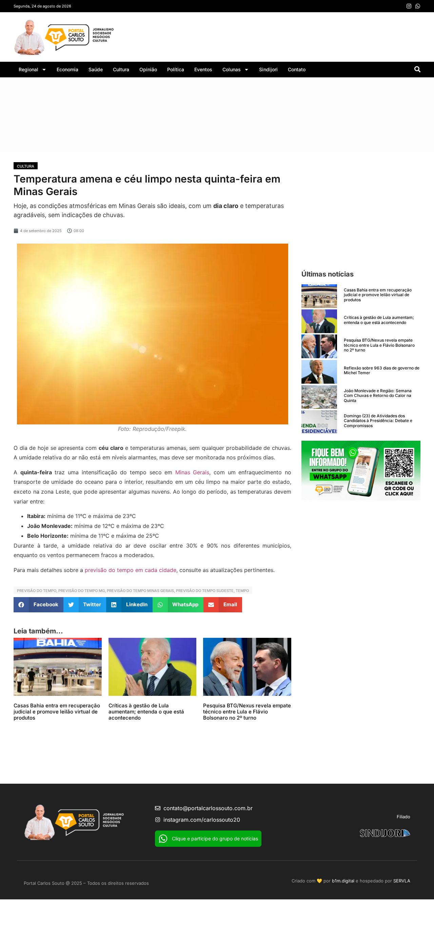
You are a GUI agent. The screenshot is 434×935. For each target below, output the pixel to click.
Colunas (231, 69)
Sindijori (268, 69)
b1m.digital (343, 880)
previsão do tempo (36, 590)
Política (175, 69)
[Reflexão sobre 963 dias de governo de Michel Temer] (319, 372)
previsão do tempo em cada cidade (130, 570)
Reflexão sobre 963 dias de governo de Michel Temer (381, 370)
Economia (67, 69)
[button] (38, 604)
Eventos (203, 69)
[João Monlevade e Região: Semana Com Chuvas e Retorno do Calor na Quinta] (319, 397)
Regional (28, 69)
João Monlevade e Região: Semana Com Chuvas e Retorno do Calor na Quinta (378, 395)
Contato (296, 69)
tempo (242, 590)
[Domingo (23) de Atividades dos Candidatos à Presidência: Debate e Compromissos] (319, 422)
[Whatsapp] (417, 6)
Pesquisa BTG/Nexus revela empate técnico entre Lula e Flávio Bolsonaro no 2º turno (247, 711)
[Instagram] (409, 6)
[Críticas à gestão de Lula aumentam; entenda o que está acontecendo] (319, 321)
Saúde (95, 69)
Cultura (121, 69)
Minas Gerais (192, 472)
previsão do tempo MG (81, 590)
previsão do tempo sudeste (205, 590)
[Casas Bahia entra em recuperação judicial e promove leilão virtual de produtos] (319, 296)
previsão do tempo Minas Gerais (140, 590)
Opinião (148, 69)
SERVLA (401, 880)
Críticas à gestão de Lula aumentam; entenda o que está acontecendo (146, 711)
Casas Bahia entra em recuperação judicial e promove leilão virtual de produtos (57, 711)
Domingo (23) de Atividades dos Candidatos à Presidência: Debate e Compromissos (378, 420)
